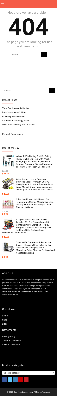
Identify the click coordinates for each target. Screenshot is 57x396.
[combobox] (28, 373)
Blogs (4, 324)
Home (5, 316)
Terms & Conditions (11, 340)
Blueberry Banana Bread (13, 116)
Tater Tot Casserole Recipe (15, 108)
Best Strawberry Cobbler (14, 112)
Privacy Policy (8, 336)
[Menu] (3, 4)
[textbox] (28, 373)
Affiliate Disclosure (11, 345)
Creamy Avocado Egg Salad (15, 120)
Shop (4, 320)
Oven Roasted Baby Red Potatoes (18, 124)
